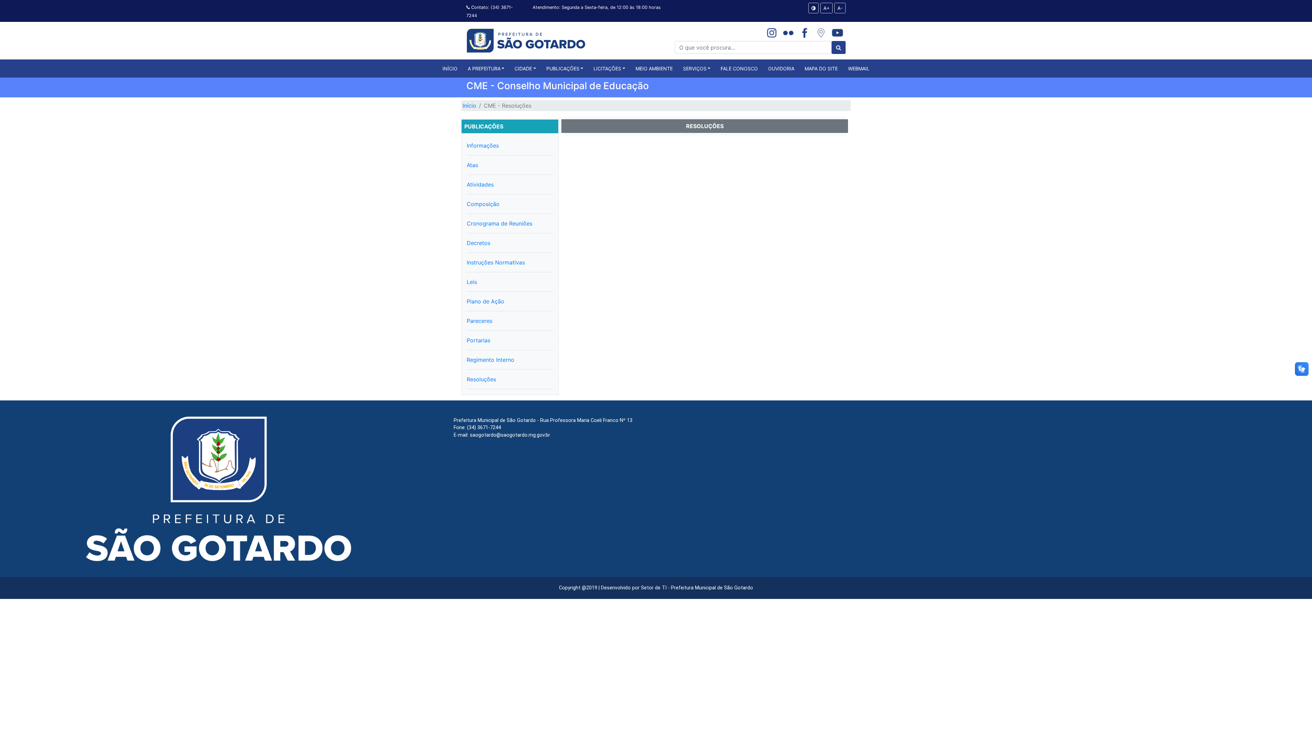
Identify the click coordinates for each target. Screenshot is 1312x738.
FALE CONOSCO (739, 68)
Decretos (478, 243)
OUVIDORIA (781, 68)
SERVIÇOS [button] (695, 68)
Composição (483, 204)
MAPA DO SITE (821, 68)
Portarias (478, 340)
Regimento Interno (490, 359)
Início (469, 105)
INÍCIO (449, 68)
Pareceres (479, 320)
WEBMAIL (859, 68)
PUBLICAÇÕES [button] (562, 68)
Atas (472, 165)
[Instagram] (772, 33)
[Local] (821, 33)
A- (840, 8)
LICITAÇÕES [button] (607, 68)
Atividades (480, 184)
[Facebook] (804, 33)
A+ (826, 8)
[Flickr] (788, 33)
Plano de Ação (485, 301)
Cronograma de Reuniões (499, 223)
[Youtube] (837, 33)
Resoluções (481, 379)
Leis (472, 281)
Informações (483, 145)
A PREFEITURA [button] (484, 68)
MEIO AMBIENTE (654, 68)
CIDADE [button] (523, 68)
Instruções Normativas (496, 262)
